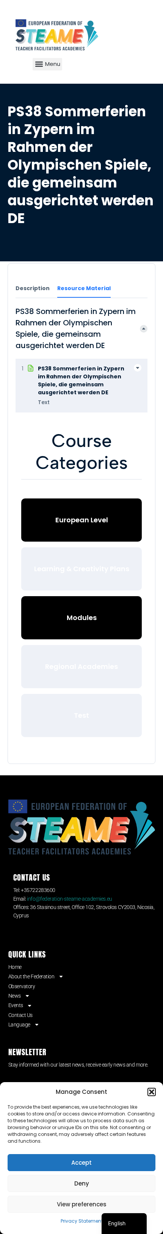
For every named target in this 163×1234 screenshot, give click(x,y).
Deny (81, 1183)
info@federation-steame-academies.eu (69, 899)
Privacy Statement (82, 1221)
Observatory (21, 986)
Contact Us (20, 1015)
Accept (81, 1163)
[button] (151, 1092)
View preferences (82, 1204)
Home (15, 967)
